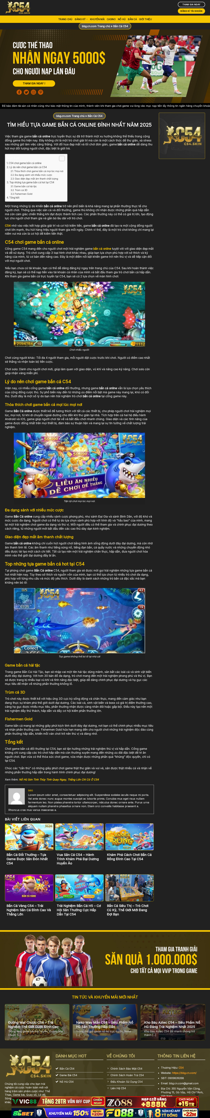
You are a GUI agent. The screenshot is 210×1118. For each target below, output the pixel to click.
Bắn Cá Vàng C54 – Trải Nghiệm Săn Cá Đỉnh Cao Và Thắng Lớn (29, 910)
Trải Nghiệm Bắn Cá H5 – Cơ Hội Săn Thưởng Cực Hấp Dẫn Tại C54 (79, 910)
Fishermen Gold (23, 193)
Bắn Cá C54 (120, 26)
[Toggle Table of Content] (60, 158)
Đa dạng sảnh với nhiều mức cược (33, 174)
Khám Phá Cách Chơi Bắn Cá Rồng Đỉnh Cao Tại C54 (129, 857)
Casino (111, 19)
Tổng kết (14, 197)
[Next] (199, 1024)
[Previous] (11, 1024)
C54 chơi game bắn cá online (25, 163)
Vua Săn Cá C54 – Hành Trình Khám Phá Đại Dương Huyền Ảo (78, 859)
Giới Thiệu (145, 19)
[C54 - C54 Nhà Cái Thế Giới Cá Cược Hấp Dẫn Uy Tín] (21, 7)
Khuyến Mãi (97, 19)
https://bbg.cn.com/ (184, 1073)
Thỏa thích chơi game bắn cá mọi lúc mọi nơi (39, 171)
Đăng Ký (80, 19)
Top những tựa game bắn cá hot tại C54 (32, 182)
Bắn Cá (132, 19)
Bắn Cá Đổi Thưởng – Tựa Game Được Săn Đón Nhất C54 (27, 859)
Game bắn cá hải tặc (25, 186)
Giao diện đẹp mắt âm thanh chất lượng (36, 178)
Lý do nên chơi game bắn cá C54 (28, 167)
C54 (181, 1067)
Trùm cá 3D (21, 190)
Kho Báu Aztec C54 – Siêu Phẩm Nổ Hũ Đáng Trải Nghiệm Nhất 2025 (172, 1025)
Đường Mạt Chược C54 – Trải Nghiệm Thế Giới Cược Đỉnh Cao (33, 1025)
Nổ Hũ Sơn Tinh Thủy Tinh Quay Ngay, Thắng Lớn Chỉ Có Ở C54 (59, 779)
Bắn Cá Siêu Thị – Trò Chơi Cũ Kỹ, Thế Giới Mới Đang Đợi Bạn (127, 910)
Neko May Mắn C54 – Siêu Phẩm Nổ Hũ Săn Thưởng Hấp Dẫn (104, 1025)
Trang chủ (65, 19)
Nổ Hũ (122, 19)
